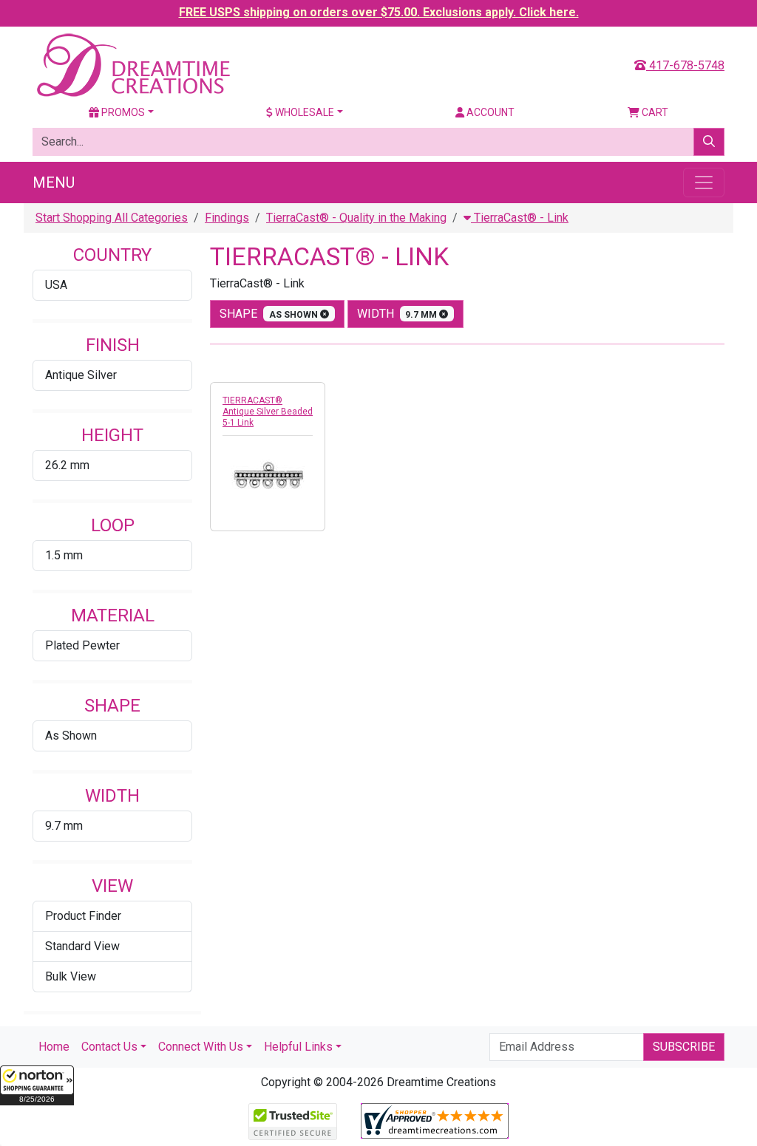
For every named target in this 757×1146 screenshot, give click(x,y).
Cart (653, 112)
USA (56, 285)
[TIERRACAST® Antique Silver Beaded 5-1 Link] (268, 479)
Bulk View (70, 976)
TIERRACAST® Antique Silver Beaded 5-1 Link (268, 411)
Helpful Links (298, 1047)
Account (489, 112)
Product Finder (83, 916)
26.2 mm (67, 465)
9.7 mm (64, 826)
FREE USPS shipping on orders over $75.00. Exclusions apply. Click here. (379, 12)
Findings (227, 218)
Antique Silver (81, 375)
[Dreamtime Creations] (132, 65)
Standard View (82, 946)
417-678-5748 (685, 65)
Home (53, 1047)
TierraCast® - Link (519, 218)
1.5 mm (64, 555)
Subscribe (684, 1047)
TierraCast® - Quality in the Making (356, 218)
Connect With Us (200, 1047)
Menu (54, 182)
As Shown (71, 736)
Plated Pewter (82, 645)
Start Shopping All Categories (111, 218)
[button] (37, 1085)
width (398, 314)
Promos (122, 112)
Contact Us (109, 1047)
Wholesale (303, 112)
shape (270, 314)
